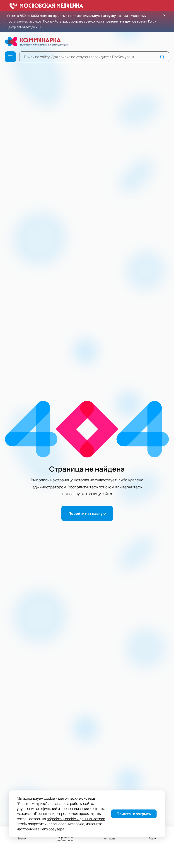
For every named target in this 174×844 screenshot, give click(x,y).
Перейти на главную (87, 513)
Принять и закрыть (134, 813)
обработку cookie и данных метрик (76, 818)
